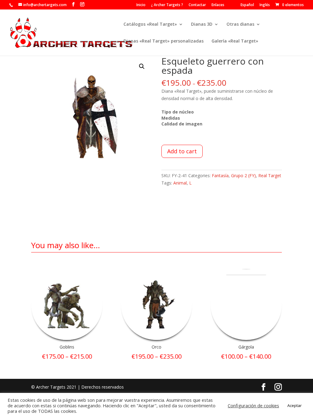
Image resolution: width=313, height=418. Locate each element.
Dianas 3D (201, 24)
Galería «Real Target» (235, 41)
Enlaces (218, 5)
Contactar (197, 5)
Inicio (140, 5)
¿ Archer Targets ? (167, 5)
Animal (180, 183)
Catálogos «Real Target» (150, 24)
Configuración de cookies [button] (253, 405)
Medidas (170, 118)
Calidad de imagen (181, 124)
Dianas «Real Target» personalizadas (163, 41)
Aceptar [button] (294, 405)
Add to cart (182, 151)
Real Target (269, 175)
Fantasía (220, 175)
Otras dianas (240, 24)
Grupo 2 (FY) (243, 175)
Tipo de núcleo (177, 112)
